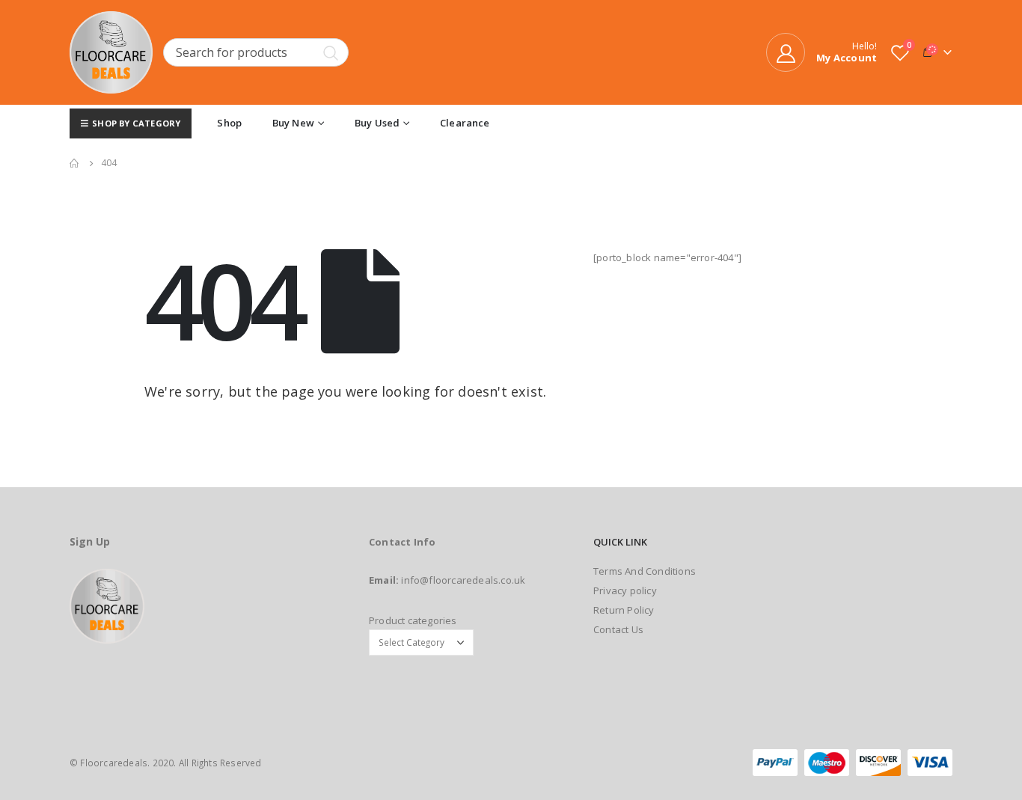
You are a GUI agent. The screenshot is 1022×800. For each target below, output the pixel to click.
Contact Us (618, 629)
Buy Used (377, 122)
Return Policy (624, 610)
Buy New (293, 122)
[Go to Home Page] (75, 163)
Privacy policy (625, 590)
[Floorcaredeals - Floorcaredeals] (111, 52)
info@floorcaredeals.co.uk (463, 580)
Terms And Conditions (644, 571)
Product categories (413, 620)
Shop (229, 122)
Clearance (464, 122)
